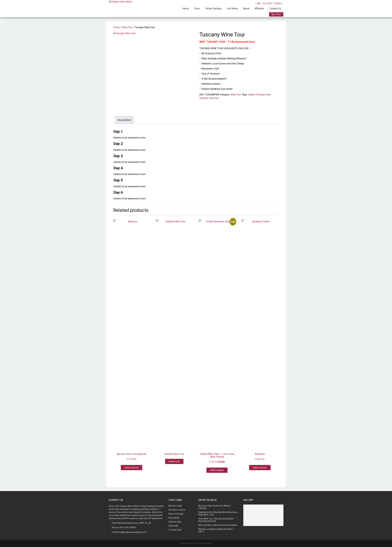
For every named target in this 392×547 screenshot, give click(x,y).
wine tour (214, 98)
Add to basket (217, 470)
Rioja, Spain (174, 517)
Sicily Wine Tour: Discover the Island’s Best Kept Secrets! (216, 519)
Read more (174, 461)
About (246, 8)
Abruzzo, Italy (175, 506)
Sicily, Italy (173, 525)
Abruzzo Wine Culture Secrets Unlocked (217, 525)
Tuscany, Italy (174, 529)
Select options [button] (131, 467)
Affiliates (259, 8)
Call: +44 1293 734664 (268, 3)
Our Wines (232, 8)
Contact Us (275, 8)
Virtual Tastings (213, 8)
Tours (197, 8)
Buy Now (276, 14)
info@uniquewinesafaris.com (132, 532)
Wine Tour (127, 27)
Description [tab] (124, 120)
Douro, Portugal (175, 513)
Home (185, 8)
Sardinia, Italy (174, 521)
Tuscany (260, 94)
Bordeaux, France (176, 510)
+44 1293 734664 (127, 527)
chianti (251, 94)
